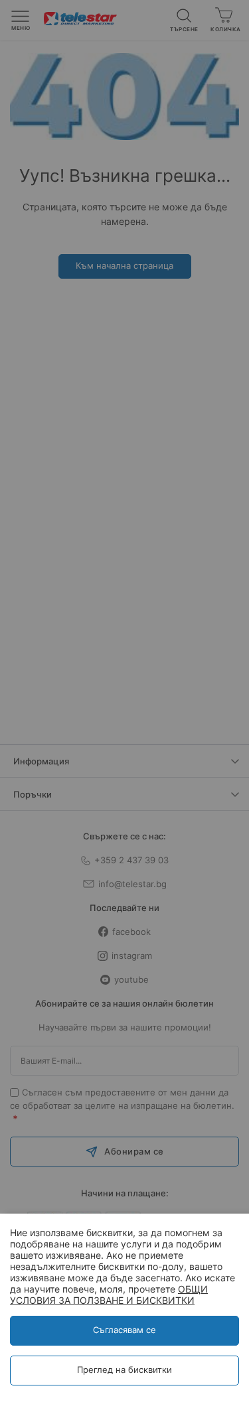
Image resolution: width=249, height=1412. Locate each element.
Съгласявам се (124, 1329)
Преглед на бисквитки (124, 1369)
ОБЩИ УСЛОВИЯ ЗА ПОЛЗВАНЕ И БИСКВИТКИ (109, 1294)
